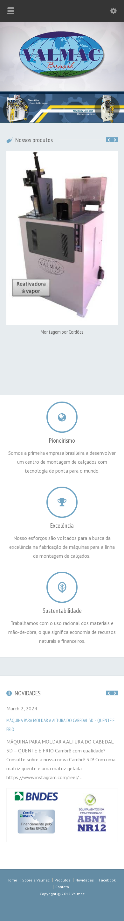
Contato (62, 883)
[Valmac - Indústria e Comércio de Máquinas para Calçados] (62, 77)
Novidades (84, 877)
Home (12, 877)
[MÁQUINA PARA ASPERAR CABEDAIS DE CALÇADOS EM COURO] (71, 151)
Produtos (62, 877)
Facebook (107, 877)
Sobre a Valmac (36, 877)
